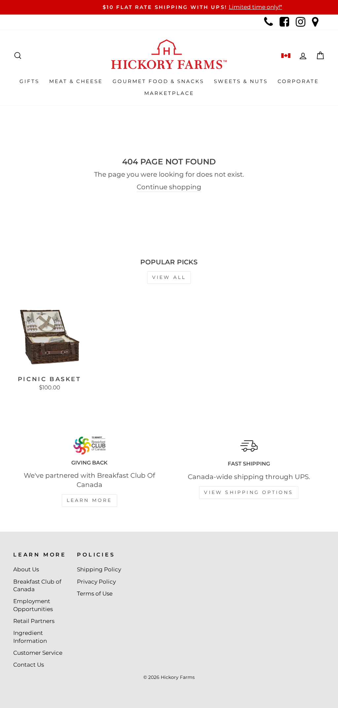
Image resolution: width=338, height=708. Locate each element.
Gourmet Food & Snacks (158, 81)
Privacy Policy (96, 581)
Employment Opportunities (33, 605)
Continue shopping (169, 187)
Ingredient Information (30, 637)
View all (169, 277)
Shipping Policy (99, 569)
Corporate (298, 81)
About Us (26, 569)
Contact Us (28, 664)
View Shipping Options (248, 492)
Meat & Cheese (76, 81)
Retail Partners (33, 621)
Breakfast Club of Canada (37, 585)
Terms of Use (95, 593)
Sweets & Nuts (241, 81)
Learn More (89, 500)
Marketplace (169, 93)
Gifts (29, 81)
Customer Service (37, 652)
